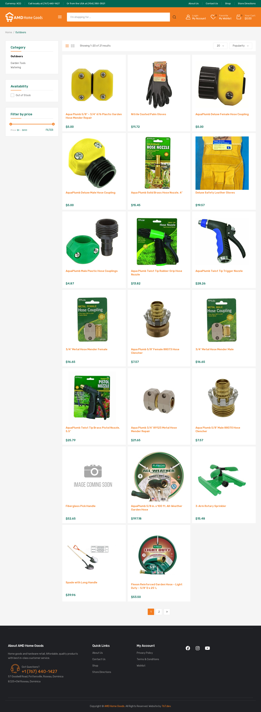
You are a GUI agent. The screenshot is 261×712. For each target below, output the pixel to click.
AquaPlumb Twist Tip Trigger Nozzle (219, 271)
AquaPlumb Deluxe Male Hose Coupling (90, 192)
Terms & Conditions (148, 659)
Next (167, 612)
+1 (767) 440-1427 (39, 671)
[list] (73, 46)
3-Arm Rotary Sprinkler (210, 506)
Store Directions (101, 672)
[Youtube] (207, 648)
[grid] (67, 46)
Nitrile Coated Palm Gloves (148, 114)
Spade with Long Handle (81, 582)
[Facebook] (187, 648)
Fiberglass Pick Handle (81, 506)
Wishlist (141, 665)
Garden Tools (18, 63)
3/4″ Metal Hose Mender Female (86, 349)
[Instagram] (197, 648)
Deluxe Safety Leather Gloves (215, 192)
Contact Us (98, 659)
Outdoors (17, 56)
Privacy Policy (145, 652)
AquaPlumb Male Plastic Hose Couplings (92, 271)
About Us (97, 652)
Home (8, 32)
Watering (16, 67)
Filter (49, 129)
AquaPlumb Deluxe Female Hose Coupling (222, 114)
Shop (95, 665)
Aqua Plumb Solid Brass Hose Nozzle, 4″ (157, 192)
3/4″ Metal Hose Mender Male (214, 349)
